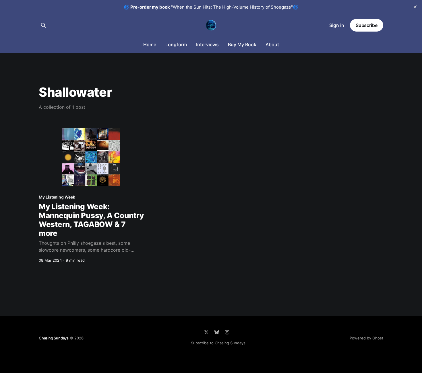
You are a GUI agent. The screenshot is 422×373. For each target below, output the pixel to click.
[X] (206, 332)
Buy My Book (242, 44)
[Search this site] (43, 25)
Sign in (336, 25)
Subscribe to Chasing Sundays (218, 343)
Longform (176, 44)
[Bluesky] (216, 332)
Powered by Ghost (366, 338)
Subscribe (367, 25)
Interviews (207, 44)
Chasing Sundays (54, 338)
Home (149, 44)
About (272, 44)
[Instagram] (227, 332)
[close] (415, 6)
